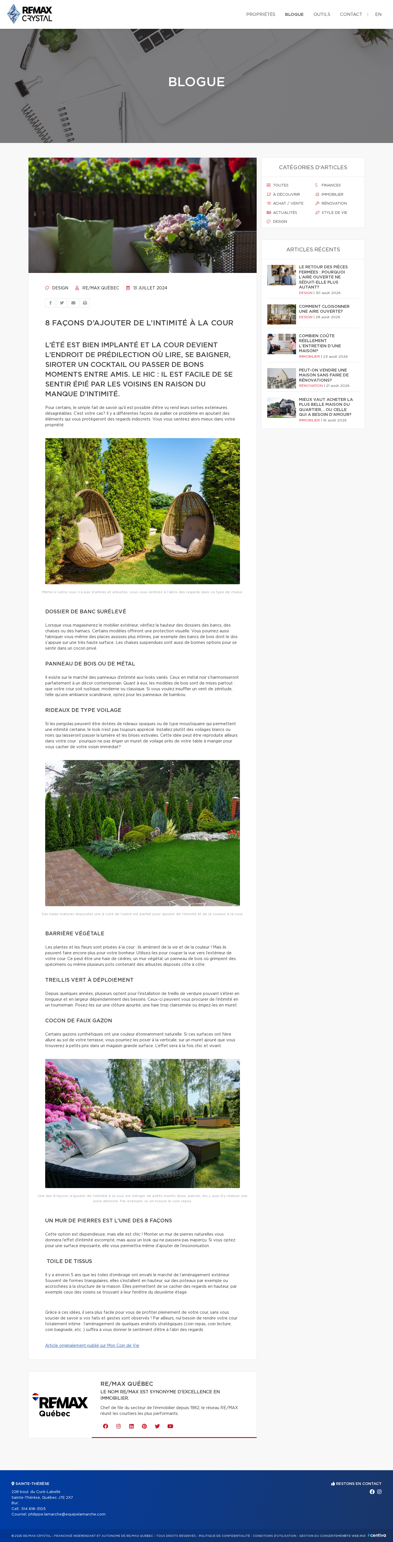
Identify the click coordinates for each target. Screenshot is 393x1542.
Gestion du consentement (322, 1536)
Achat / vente (288, 204)
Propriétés (260, 14)
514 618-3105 (33, 1509)
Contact (351, 14)
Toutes (280, 185)
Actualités (284, 213)
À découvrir (286, 195)
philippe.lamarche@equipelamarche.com (67, 1514)
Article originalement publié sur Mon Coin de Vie (92, 1346)
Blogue (294, 14)
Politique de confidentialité (224, 1536)
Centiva (377, 1535)
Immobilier (332, 195)
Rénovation (333, 204)
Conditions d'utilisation (274, 1536)
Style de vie (333, 213)
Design (59, 288)
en (378, 14)
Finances (330, 185)
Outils (322, 14)
